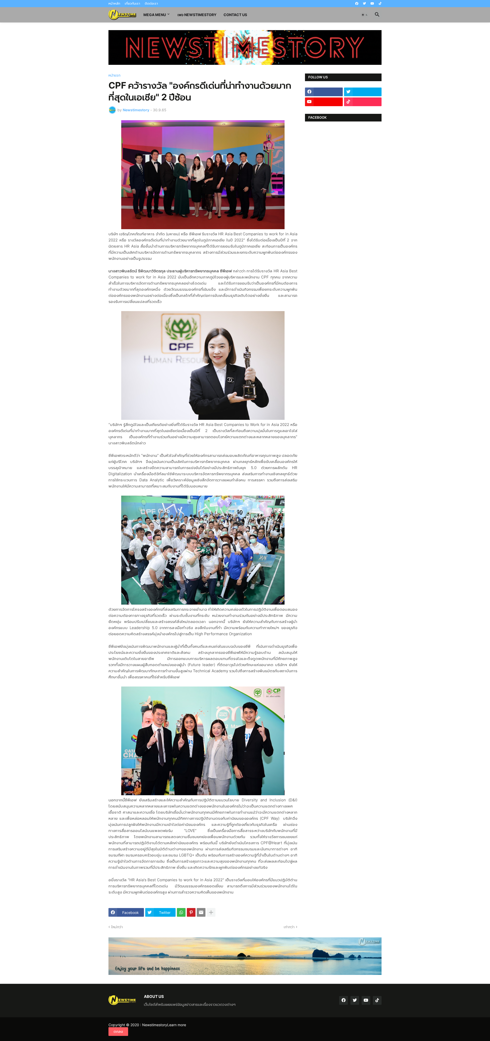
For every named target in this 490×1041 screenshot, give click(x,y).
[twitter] (364, 3)
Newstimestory (154, 1025)
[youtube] (372, 3)
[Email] (201, 912)
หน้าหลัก (114, 3)
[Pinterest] (191, 912)
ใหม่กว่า (117, 927)
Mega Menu (154, 15)
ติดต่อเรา (151, 3)
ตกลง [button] (118, 1031)
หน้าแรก (114, 75)
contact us (235, 15)
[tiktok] (380, 3)
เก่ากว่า (289, 927)
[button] (364, 14)
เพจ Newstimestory (197, 15)
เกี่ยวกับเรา (132, 3)
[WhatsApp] (181, 912)
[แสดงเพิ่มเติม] (211, 912)
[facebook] (356, 3)
